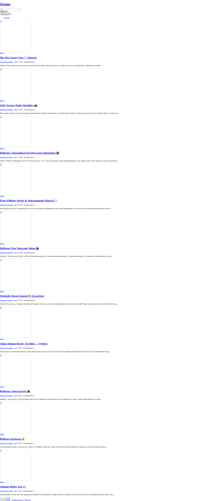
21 (5, 498)
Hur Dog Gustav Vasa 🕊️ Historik (18, 57)
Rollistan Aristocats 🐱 (12, 439)
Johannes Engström (6, 62)
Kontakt (6, 18)
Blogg (2, 53)
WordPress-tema (16, 500)
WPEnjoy (27, 500)
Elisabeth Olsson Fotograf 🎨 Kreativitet (22, 296)
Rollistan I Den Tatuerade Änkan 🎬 (19, 248)
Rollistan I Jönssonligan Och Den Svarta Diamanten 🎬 (29, 153)
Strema (5, 4)
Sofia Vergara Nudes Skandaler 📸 (18, 105)
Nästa (8, 498)
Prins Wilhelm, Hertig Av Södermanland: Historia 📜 (29, 200)
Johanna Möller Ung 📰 (13, 486)
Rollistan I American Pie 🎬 (15, 391)
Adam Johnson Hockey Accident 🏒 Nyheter (24, 343)
